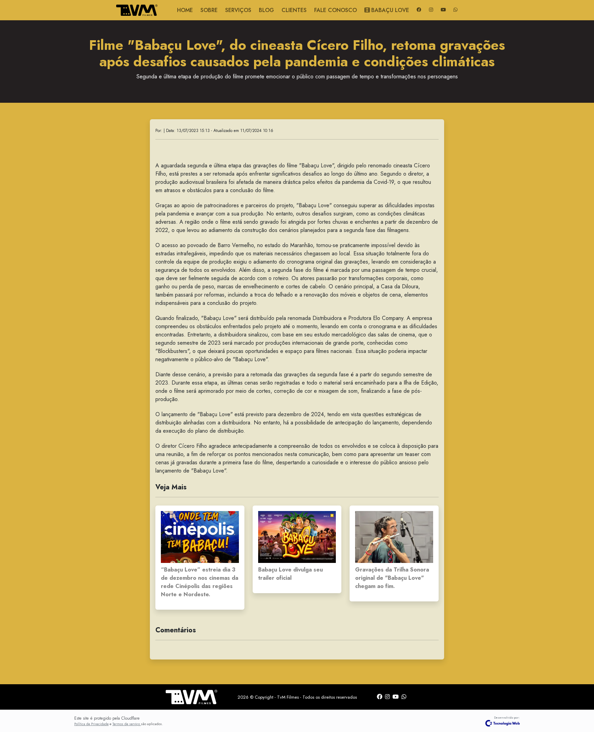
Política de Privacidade (91, 724)
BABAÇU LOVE (390, 10)
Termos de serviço (126, 724)
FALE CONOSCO (335, 10)
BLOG (266, 10)
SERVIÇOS (238, 10)
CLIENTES (294, 10)
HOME (185, 10)
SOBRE (209, 10)
